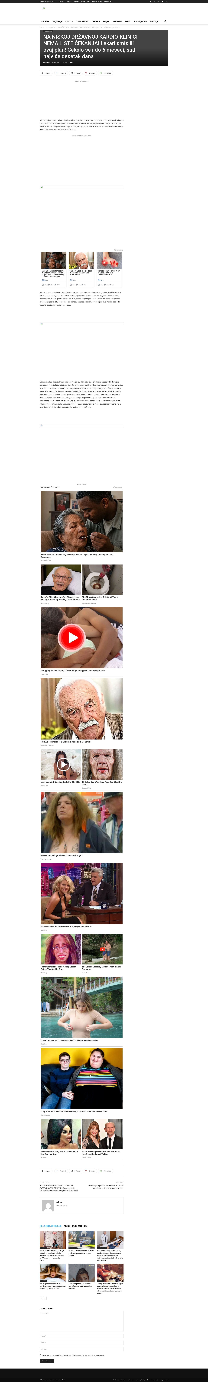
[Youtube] (166, 1)
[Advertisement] (81, 99)
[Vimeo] (158, 1)
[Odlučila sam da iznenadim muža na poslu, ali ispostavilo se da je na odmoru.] (81, 1240)
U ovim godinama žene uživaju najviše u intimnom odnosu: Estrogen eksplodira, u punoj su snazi (53, 1286)
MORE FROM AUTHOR (75, 1226)
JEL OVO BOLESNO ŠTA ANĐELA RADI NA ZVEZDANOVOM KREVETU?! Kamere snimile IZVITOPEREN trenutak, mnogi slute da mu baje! (59, 1188)
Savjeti (106, 21)
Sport (128, 21)
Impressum (107, 2)
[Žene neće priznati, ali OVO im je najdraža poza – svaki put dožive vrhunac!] (81, 1273)
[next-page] (45, 1298)
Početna (61, 2)
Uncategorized (51, 27)
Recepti (96, 21)
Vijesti (68, 21)
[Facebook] (150, 1)
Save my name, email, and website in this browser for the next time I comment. (73, 1355)
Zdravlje (154, 21)
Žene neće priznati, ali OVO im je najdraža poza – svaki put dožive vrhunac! (80, 1286)
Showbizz (117, 21)
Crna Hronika (83, 21)
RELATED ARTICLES (50, 1226)
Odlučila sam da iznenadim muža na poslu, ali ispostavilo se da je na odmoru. (81, 1253)
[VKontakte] (162, 1)
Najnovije (57, 21)
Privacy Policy (85, 2)
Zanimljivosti (140, 21)
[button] (165, 22)
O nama (76, 2)
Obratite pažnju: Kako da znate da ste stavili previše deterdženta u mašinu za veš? (106, 1187)
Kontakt (68, 2)
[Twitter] (154, 1)
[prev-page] (41, 1298)
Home (42, 27)
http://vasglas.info (62, 1205)
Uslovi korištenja (97, 2)
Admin (48, 62)
